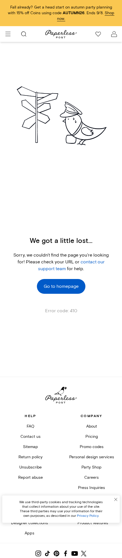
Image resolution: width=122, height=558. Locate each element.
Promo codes (92, 446)
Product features (92, 522)
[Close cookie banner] (115, 499)
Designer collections (29, 522)
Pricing (91, 436)
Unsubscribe (30, 467)
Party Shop (91, 467)
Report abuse (30, 477)
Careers (91, 477)
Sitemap (30, 446)
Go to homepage (61, 286)
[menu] (8, 34)
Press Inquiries (91, 487)
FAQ (30, 426)
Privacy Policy (87, 516)
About (91, 426)
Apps (29, 533)
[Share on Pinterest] (56, 553)
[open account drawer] (114, 34)
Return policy (30, 457)
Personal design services (91, 457)
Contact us (30, 436)
